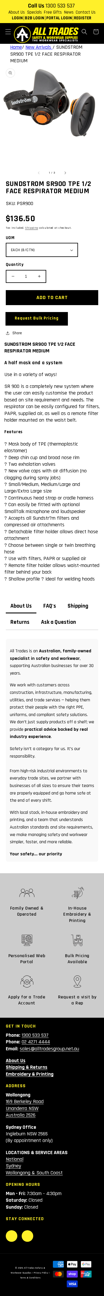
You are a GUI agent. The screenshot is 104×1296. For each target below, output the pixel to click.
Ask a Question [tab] (58, 622)
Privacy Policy (41, 1272)
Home (16, 47)
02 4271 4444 (36, 1041)
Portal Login (59, 18)
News (69, 12)
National (14, 1159)
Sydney (13, 1165)
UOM (10, 238)
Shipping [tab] (78, 606)
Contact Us (86, 12)
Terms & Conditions (30, 1277)
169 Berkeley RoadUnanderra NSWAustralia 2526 (25, 1108)
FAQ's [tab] (49, 606)
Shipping (31, 228)
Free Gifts (53, 12)
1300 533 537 (60, 6)
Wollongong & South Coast (34, 1172)
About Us (16, 12)
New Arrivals (39, 47)
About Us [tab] (21, 606)
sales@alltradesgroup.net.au (49, 1048)
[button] (8, 31)
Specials (34, 12)
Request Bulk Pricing (37, 318)
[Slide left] (39, 172)
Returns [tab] (19, 622)
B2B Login (34, 18)
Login (17, 18)
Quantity (14, 264)
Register (82, 18)
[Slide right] (65, 172)
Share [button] (17, 333)
